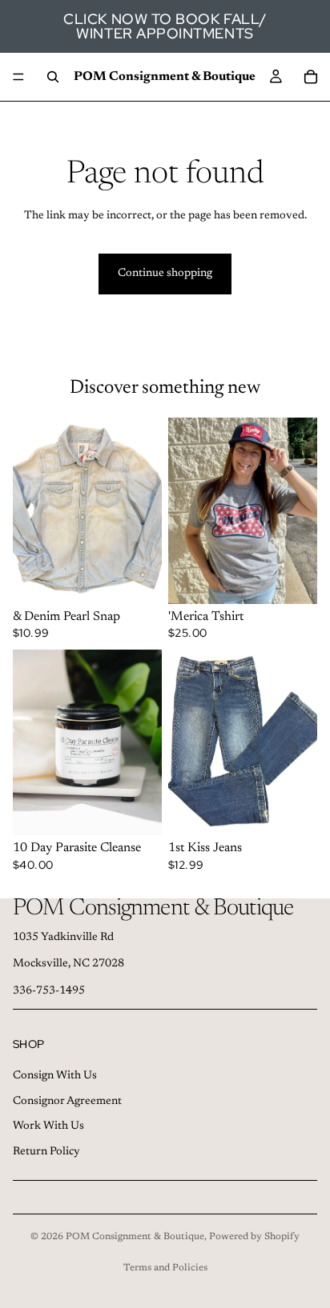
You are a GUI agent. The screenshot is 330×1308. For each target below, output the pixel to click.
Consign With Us (55, 1076)
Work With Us (48, 1126)
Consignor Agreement (67, 1101)
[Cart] (310, 76)
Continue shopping (165, 273)
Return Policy (46, 1152)
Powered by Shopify (254, 1237)
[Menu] (18, 76)
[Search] (52, 76)
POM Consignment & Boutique (135, 1237)
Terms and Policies (165, 1268)
